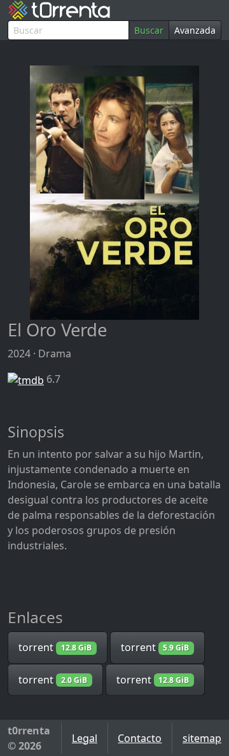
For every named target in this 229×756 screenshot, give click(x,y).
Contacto (140, 738)
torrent (55, 647)
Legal (84, 738)
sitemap (202, 738)
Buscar (148, 30)
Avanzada (195, 30)
